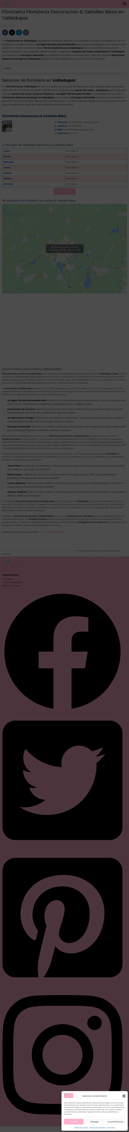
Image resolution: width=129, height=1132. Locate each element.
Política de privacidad (97, 1127)
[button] (124, 1096)
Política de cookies (81, 1127)
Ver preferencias (115, 1121)
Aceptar (74, 1121)
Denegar (95, 1121)
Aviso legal (111, 1127)
